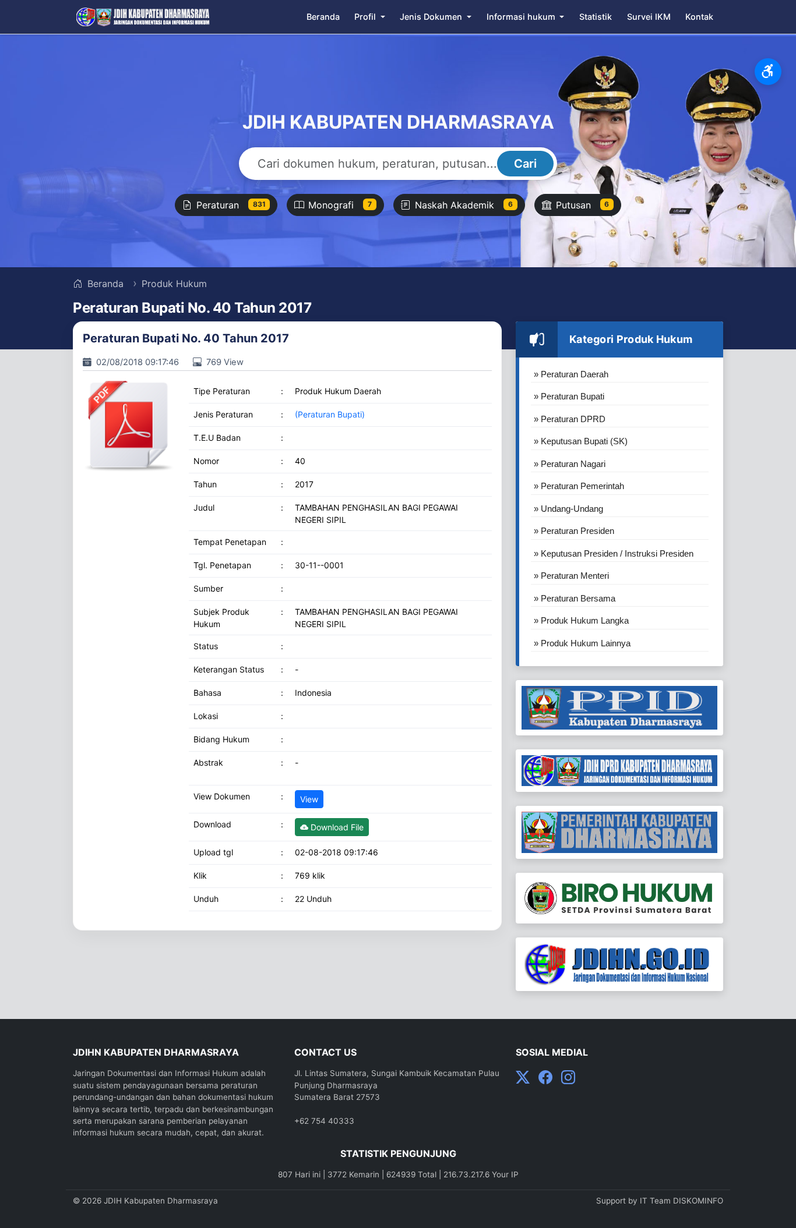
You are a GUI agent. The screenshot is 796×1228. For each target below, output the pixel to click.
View (309, 799)
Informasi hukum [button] (522, 17)
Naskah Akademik (464, 205)
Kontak (699, 17)
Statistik (595, 17)
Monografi (340, 205)
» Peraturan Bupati (569, 396)
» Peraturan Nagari (569, 464)
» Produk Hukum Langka (581, 620)
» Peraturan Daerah (571, 374)
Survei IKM (649, 17)
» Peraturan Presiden (574, 531)
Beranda (323, 17)
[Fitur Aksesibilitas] (768, 71)
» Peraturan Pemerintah (579, 486)
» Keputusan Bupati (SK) (581, 441)
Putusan (583, 205)
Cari (525, 164)
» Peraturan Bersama (574, 598)
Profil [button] (366, 17)
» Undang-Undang (568, 509)
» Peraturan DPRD (569, 419)
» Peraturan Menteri (571, 576)
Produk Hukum (174, 283)
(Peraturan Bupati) (330, 414)
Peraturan (231, 205)
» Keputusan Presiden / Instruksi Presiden (613, 553)
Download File (336, 827)
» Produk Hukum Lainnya (582, 643)
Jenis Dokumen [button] (432, 17)
